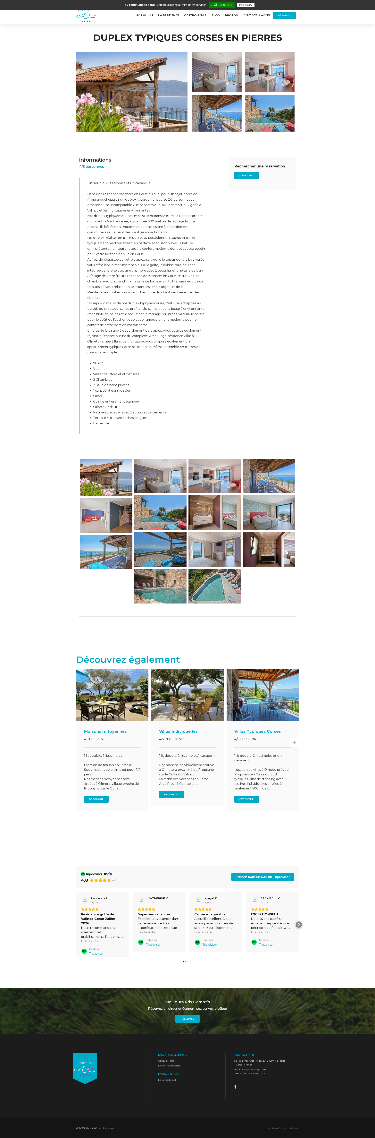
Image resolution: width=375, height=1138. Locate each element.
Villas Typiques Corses (182, 731)
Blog (216, 15)
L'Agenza (108, 1131)
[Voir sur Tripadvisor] (85, 900)
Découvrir (96, 794)
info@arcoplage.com (254, 1073)
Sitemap (294, 1131)
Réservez (284, 15)
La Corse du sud (167, 1083)
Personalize (246, 5)
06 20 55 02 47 (255, 1076)
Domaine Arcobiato (169, 1069)
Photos (231, 15)
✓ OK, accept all (222, 4)
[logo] (86, 15)
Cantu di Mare (166, 1064)
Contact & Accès (257, 15)
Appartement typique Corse (256, 734)
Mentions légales (276, 1131)
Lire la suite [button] (90, 941)
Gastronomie (195, 15)
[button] (81, 742)
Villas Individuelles (103, 731)
